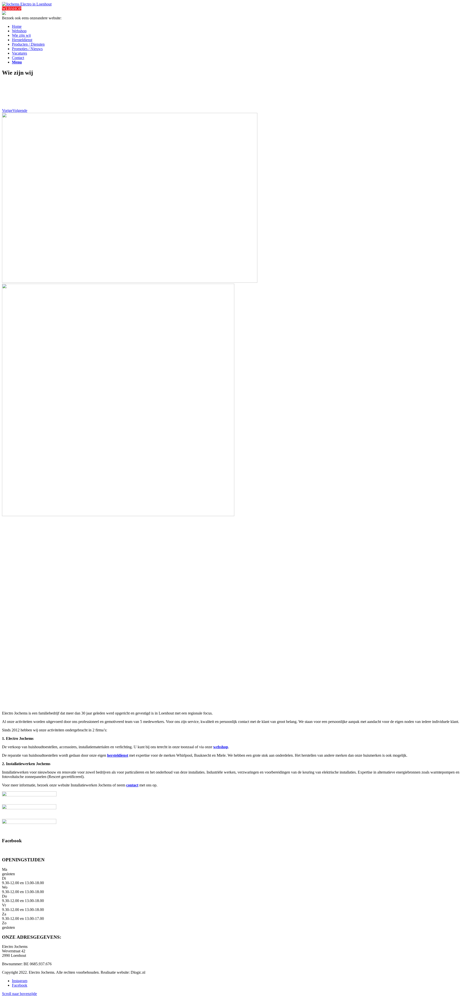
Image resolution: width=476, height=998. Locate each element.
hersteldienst (117, 755)
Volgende (19, 110)
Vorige (7, 110)
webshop (220, 747)
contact (132, 785)
